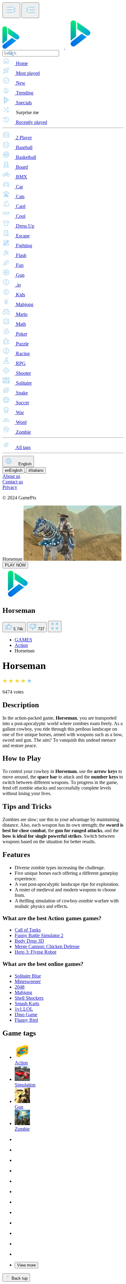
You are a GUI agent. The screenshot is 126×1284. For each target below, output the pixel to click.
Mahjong (23, 992)
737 (40, 629)
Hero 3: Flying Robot (35, 952)
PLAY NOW (15, 565)
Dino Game (26, 1014)
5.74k (17, 629)
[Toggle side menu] (11, 10)
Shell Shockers (29, 998)
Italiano (35, 470)
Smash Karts (27, 1003)
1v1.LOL (24, 1009)
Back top (19, 1278)
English (24, 464)
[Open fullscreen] (54, 626)
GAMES (23, 639)
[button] (63, 61)
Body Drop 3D (29, 941)
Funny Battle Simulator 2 (39, 935)
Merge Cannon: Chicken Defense (47, 946)
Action (21, 645)
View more (26, 1265)
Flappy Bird (26, 1020)
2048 (19, 987)
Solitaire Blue (28, 975)
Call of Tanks (28, 929)
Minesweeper (28, 981)
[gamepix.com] (49, 47)
